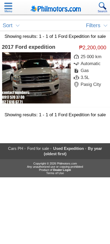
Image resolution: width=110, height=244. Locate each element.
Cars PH (15, 148)
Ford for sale (38, 148)
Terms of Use (55, 173)
